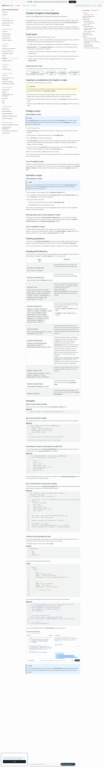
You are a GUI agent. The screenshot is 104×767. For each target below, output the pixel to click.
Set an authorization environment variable (88, 45)
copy (78, 411)
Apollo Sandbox (6, 25)
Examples (84, 36)
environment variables (70, 22)
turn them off (63, 99)
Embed (4, 56)
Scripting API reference (87, 34)
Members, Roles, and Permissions (7, 95)
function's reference (44, 451)
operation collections (47, 47)
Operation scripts (86, 24)
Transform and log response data (91, 47)
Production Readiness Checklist (10, 124)
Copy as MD (94, 10)
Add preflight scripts (88, 21)
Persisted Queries (6, 69)
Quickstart (4, 14)
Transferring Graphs (7, 118)
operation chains (32, 60)
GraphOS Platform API (7, 20)
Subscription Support (7, 53)
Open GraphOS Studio (32, 130)
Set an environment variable (90, 40)
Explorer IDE (46, 10)
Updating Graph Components (9, 116)
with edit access (43, 186)
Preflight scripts (85, 19)
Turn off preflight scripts (89, 23)
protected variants (34, 120)
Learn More (19, 758)
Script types (85, 13)
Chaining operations (86, 33)
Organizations (5, 89)
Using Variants (5, 109)
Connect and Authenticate (8, 48)
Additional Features (7, 60)
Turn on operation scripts (89, 31)
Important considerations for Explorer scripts (88, 17)
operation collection (70, 185)
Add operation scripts (88, 26)
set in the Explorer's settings (56, 407)
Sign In (99, 5)
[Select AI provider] (74, 764)
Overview (4, 12)
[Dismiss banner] (102, 2)
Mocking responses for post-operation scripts (90, 29)
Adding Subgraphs (6, 111)
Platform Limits (6, 133)
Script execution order (89, 14)
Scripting (4, 58)
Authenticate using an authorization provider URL (91, 42)
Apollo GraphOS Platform (35, 10)
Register (72, 2)
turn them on (64, 103)
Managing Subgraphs (7, 113)
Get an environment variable (90, 38)
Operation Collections (7, 51)
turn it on (53, 207)
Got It (14, 761)
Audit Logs (4, 98)
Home (27, 10)
